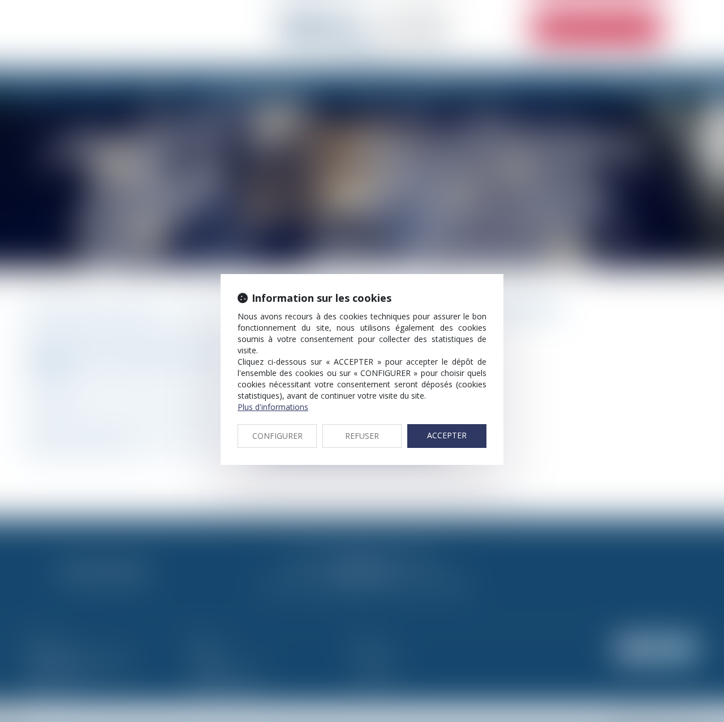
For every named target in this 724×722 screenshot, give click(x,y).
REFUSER (362, 435)
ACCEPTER (447, 435)
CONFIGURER (277, 435)
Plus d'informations (273, 406)
